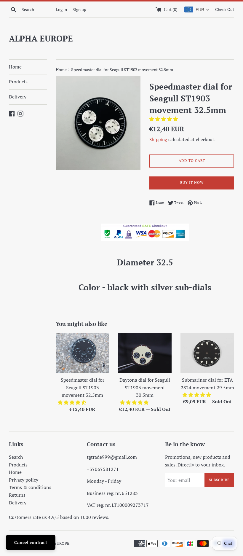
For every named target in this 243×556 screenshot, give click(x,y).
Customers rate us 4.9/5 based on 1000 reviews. (59, 517)
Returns (17, 495)
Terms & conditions (30, 487)
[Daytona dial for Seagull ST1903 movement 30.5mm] (145, 353)
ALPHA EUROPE (41, 38)
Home (15, 66)
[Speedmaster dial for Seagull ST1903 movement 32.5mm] (82, 353)
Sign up (79, 9)
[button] (164, 119)
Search (16, 457)
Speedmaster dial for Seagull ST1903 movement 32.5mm (82, 387)
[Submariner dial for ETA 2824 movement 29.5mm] (207, 353)
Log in (61, 9)
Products (18, 81)
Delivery (17, 96)
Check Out (224, 9)
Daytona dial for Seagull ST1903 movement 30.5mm (144, 387)
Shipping (158, 139)
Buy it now (192, 182)
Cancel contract (30, 542)
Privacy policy (23, 480)
